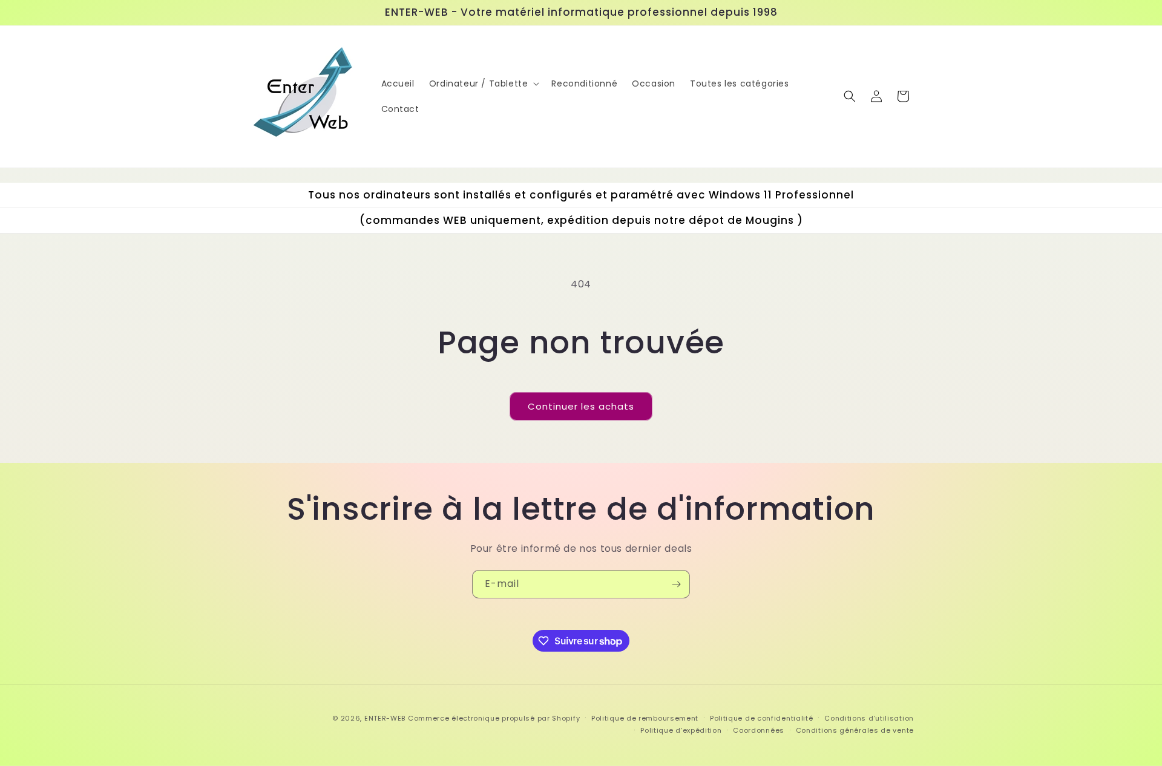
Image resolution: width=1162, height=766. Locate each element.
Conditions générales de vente (855, 730)
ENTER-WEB (384, 718)
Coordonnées (758, 730)
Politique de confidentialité (761, 718)
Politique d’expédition (680, 730)
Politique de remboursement (644, 718)
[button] (483, 83)
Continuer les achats (581, 406)
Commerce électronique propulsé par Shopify (494, 718)
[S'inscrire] (676, 584)
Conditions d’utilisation (869, 718)
